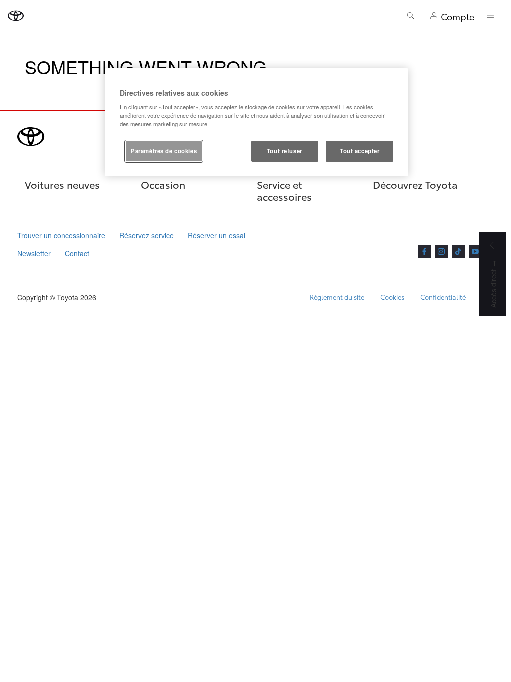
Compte (457, 16)
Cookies (392, 296)
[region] (256, 122)
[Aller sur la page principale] (16, 16)
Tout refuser (284, 151)
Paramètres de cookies (164, 151)
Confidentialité (443, 296)
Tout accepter (359, 151)
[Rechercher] (411, 16)
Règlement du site (337, 296)
